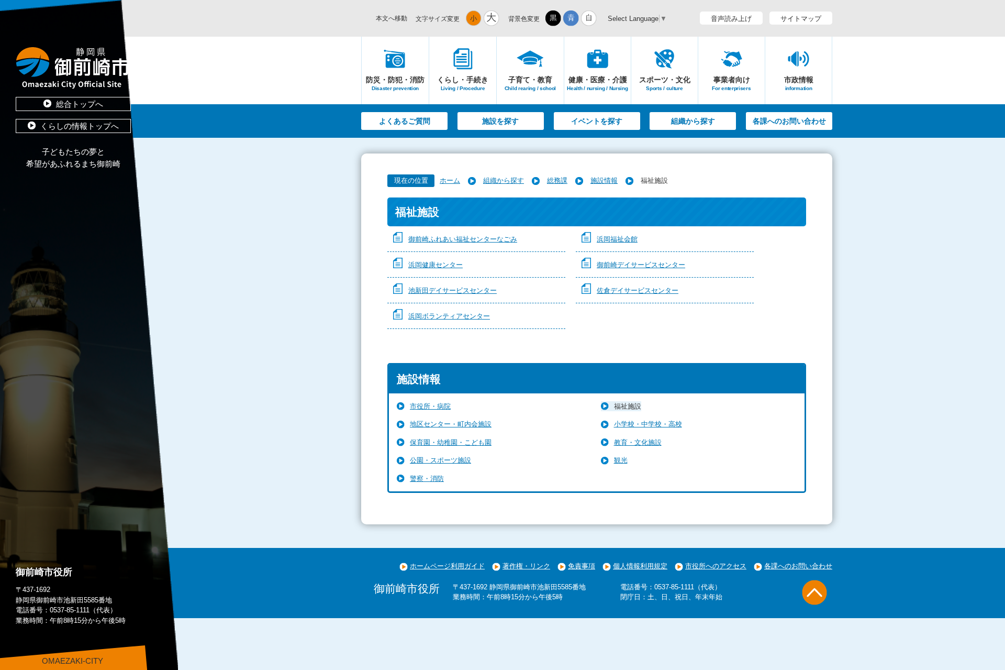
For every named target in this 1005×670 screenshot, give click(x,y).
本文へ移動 (391, 18)
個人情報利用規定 (640, 566)
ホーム (450, 180)
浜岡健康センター (435, 265)
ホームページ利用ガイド (447, 566)
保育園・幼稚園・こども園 (451, 442)
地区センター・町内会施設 (451, 424)
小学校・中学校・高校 (648, 424)
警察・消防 (427, 478)
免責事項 (581, 566)
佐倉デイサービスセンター (637, 290)
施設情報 (604, 180)
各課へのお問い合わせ (789, 121)
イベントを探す (596, 121)
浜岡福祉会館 (617, 239)
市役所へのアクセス (715, 566)
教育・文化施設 (638, 442)
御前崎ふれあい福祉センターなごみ (462, 239)
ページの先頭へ (814, 592)
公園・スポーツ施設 (440, 460)
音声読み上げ (731, 19)
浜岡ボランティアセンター (449, 316)
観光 (621, 460)
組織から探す (693, 121)
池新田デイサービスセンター (452, 290)
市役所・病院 (430, 406)
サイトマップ (800, 19)
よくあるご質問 (404, 121)
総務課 (557, 180)
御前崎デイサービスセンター (641, 265)
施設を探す (500, 121)
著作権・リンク (526, 566)
